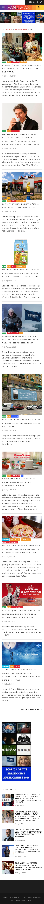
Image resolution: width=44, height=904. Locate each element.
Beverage (15, 62)
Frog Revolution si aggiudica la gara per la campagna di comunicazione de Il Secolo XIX (21, 423)
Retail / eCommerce (9, 542)
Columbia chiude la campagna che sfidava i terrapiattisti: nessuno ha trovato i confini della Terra (21, 339)
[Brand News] (22, 7)
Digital (17, 539)
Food (13, 200)
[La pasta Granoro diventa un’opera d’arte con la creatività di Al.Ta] (22, 186)
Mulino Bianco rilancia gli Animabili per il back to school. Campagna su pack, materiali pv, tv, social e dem (20, 273)
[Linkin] (34, 2)
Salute (17, 666)
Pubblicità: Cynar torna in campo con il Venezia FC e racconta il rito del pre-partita (21, 68)
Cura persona (17, 607)
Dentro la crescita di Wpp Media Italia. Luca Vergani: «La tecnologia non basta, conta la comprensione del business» (28, 832)
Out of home (21, 200)
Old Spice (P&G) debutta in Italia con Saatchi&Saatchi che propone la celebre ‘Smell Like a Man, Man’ (21, 614)
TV (22, 475)
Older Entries (30, 710)
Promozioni (21, 266)
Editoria (15, 416)
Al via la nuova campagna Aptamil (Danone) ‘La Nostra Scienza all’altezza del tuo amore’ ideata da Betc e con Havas (21, 675)
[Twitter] (40, 2)
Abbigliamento (12, 333)
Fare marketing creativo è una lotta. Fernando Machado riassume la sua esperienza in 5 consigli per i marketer (28, 849)
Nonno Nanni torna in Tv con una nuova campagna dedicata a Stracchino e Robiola (19, 482)
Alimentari (16, 475)
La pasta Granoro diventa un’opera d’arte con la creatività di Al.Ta (20, 205)
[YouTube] (30, 2)
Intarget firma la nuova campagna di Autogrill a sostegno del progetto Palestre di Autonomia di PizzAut (21, 549)
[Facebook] (37, 2)
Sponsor (23, 62)
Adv (8, 62)
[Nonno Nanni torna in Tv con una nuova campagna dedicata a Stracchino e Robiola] (22, 463)
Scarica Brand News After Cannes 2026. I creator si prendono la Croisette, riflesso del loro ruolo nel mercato (28, 798)
